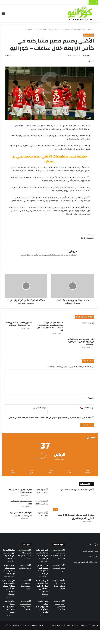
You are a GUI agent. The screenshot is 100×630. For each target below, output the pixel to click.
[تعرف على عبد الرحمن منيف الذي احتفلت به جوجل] (41, 516)
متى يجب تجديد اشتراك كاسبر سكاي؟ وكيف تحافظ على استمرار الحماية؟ (42, 587)
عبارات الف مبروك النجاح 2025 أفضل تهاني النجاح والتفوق (75, 516)
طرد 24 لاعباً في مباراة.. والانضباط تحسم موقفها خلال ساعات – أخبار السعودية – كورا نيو (50, 326)
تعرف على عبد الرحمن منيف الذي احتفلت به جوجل (20, 514)
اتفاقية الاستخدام (16, 625)
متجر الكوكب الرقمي (90, 551)
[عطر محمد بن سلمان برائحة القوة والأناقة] (41, 493)
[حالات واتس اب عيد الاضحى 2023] (41, 505)
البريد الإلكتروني (87, 407)
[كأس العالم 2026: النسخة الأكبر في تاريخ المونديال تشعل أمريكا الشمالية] (80, 329)
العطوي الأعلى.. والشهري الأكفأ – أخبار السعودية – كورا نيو (18, 324)
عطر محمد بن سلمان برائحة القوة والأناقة (20, 491)
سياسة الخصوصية (30, 625)
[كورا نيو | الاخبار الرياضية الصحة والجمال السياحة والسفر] (79, 13)
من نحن (41, 625)
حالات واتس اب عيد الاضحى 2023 (21, 503)
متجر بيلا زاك (93, 556)
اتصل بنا (5, 625)
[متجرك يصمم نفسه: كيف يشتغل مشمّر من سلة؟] (57, 569)
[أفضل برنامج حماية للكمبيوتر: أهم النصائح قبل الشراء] (57, 605)
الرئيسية (89, 29)
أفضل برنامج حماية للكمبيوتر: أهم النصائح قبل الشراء (42, 607)
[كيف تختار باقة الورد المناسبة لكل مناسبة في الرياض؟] (57, 554)
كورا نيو (86, 55)
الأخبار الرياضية (80, 29)
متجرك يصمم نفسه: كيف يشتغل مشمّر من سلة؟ (42, 569)
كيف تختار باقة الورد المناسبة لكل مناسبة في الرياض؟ (42, 554)
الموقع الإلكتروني (40, 407)
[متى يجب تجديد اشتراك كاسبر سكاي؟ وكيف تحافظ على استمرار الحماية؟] (57, 584)
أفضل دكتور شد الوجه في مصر (86, 562)
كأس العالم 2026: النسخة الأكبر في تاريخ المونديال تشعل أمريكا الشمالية (80, 342)
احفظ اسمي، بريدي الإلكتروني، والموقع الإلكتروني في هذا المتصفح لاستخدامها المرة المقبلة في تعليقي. (50, 417)
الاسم (91, 398)
